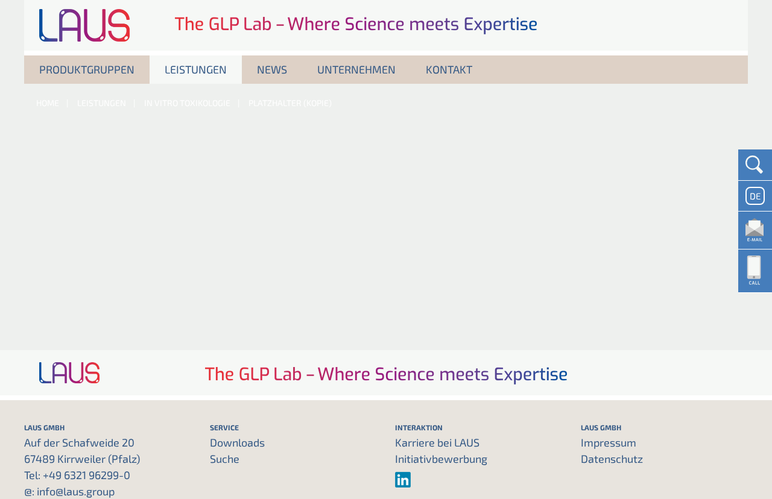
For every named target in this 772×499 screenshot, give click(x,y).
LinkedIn (479, 480)
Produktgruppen (86, 69)
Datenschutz (612, 458)
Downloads (237, 442)
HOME (47, 103)
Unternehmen (356, 69)
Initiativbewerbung (441, 458)
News (272, 69)
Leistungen (196, 69)
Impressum (608, 442)
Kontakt (449, 69)
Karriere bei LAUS (437, 442)
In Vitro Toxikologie (187, 103)
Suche (224, 458)
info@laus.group (76, 491)
